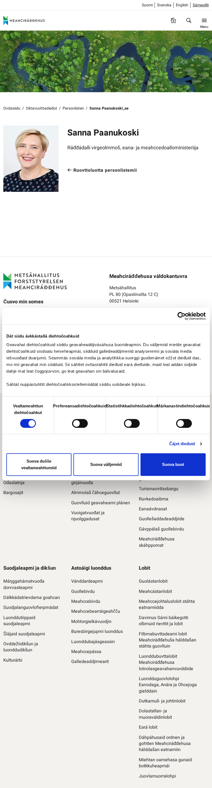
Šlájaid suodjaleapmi (24, 634)
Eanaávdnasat (153, 509)
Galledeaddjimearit (90, 662)
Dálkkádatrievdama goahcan (31, 598)
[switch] (80, 423)
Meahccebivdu (85, 601)
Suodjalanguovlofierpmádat (30, 607)
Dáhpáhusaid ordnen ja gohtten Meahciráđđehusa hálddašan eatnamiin (165, 743)
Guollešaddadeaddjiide (161, 519)
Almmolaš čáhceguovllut (95, 493)
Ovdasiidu (11, 108)
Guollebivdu (83, 591)
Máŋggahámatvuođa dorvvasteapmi (23, 584)
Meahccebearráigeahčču (95, 611)
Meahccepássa (86, 652)
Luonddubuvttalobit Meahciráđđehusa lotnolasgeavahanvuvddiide (166, 662)
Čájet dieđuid (182, 443)
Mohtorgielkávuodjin (91, 622)
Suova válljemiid (106, 464)
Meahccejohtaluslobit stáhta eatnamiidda (167, 604)
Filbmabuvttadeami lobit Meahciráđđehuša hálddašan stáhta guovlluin (167, 640)
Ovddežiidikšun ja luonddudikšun (20, 647)
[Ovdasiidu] (173, 20)
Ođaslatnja (14, 483)
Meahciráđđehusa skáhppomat (156, 542)
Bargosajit (13, 493)
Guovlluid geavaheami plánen (100, 503)
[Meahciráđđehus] (24, 20)
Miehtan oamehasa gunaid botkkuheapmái (165, 763)
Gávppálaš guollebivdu (161, 529)
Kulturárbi (12, 660)
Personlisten (73, 108)
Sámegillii (201, 5)
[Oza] (189, 20)
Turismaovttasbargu (158, 489)
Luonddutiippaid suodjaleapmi (19, 621)
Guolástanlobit (153, 581)
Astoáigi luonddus (91, 568)
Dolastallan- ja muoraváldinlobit (155, 714)
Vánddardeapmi (87, 581)
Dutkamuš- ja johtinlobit (162, 701)
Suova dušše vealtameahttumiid (39, 464)
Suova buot (173, 464)
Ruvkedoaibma (153, 499)
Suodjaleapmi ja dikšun (29, 568)
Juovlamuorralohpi (157, 776)
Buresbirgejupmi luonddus (97, 631)
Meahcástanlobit (155, 591)
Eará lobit (148, 727)
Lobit (144, 568)
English (182, 5)
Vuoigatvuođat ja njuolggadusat (88, 516)
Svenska (164, 5)
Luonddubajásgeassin (93, 642)
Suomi (147, 5)
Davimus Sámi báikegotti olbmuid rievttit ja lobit (163, 621)
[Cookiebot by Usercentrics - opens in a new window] (181, 316)
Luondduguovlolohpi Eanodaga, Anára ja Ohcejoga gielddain (168, 685)
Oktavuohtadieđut (41, 108)
